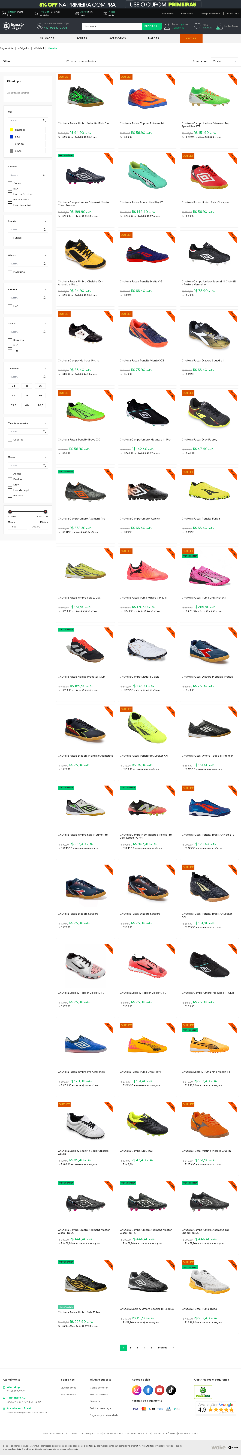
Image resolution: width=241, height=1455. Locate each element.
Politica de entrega (100, 1408)
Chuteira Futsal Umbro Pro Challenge (81, 1071)
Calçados (47, 38)
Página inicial (6, 48)
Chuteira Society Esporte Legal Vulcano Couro (83, 1152)
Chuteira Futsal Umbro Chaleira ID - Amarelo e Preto (80, 283)
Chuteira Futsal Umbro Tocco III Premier (207, 755)
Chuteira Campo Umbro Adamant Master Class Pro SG (84, 1231)
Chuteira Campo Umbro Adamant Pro (81, 518)
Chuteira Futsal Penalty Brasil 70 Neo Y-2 (208, 834)
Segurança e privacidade (104, 1415)
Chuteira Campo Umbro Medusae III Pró (145, 439)
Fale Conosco (187, 13)
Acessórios (117, 38)
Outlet (191, 38)
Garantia (95, 1401)
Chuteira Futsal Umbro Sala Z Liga (79, 597)
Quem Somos (167, 13)
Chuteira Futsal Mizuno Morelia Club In (206, 1150)
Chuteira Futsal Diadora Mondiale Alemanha (85, 755)
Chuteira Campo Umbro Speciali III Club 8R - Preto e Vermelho (209, 283)
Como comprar (99, 1387)
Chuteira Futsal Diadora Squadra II (203, 360)
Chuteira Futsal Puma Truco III (201, 1309)
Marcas (153, 38)
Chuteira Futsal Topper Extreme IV (142, 123)
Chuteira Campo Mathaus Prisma (79, 360)
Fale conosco (68, 1394)
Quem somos (68, 1387)
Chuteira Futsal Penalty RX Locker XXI (144, 755)
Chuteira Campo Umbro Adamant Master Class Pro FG (146, 1231)
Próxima (162, 1347)
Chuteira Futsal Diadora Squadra (78, 913)
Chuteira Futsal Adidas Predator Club (81, 676)
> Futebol (39, 48)
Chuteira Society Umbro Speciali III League (147, 1309)
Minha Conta (233, 13)
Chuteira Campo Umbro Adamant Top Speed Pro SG (206, 1231)
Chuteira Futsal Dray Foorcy (199, 439)
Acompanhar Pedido (210, 13)
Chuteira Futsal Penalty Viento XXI (142, 360)
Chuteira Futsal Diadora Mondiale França (207, 676)
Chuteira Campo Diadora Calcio (139, 676)
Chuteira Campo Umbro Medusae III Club (208, 992)
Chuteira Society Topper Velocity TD (81, 992)
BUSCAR (150, 26)
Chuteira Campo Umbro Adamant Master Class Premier (84, 204)
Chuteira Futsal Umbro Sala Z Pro (79, 1312)
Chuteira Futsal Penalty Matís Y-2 (141, 281)
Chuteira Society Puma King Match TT (206, 1071)
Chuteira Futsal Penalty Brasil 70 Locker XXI (207, 915)
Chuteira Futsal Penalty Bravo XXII (79, 439)
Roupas (82, 38)
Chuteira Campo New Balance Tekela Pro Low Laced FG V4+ (146, 836)
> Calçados (23, 48)
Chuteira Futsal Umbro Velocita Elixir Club (84, 123)
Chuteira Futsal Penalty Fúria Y (201, 518)
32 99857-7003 (16, 1391)
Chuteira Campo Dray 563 (136, 1150)
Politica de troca (99, 1394)
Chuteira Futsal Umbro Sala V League (205, 202)
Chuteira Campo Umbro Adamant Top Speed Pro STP (206, 125)
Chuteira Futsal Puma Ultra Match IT (205, 597)
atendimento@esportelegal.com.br (27, 1412)
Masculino (53, 48)
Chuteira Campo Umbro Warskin (140, 518)
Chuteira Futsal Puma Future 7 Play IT (144, 597)
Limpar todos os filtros (18, 93)
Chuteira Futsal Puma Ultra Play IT (141, 202)
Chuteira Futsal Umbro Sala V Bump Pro (83, 834)
